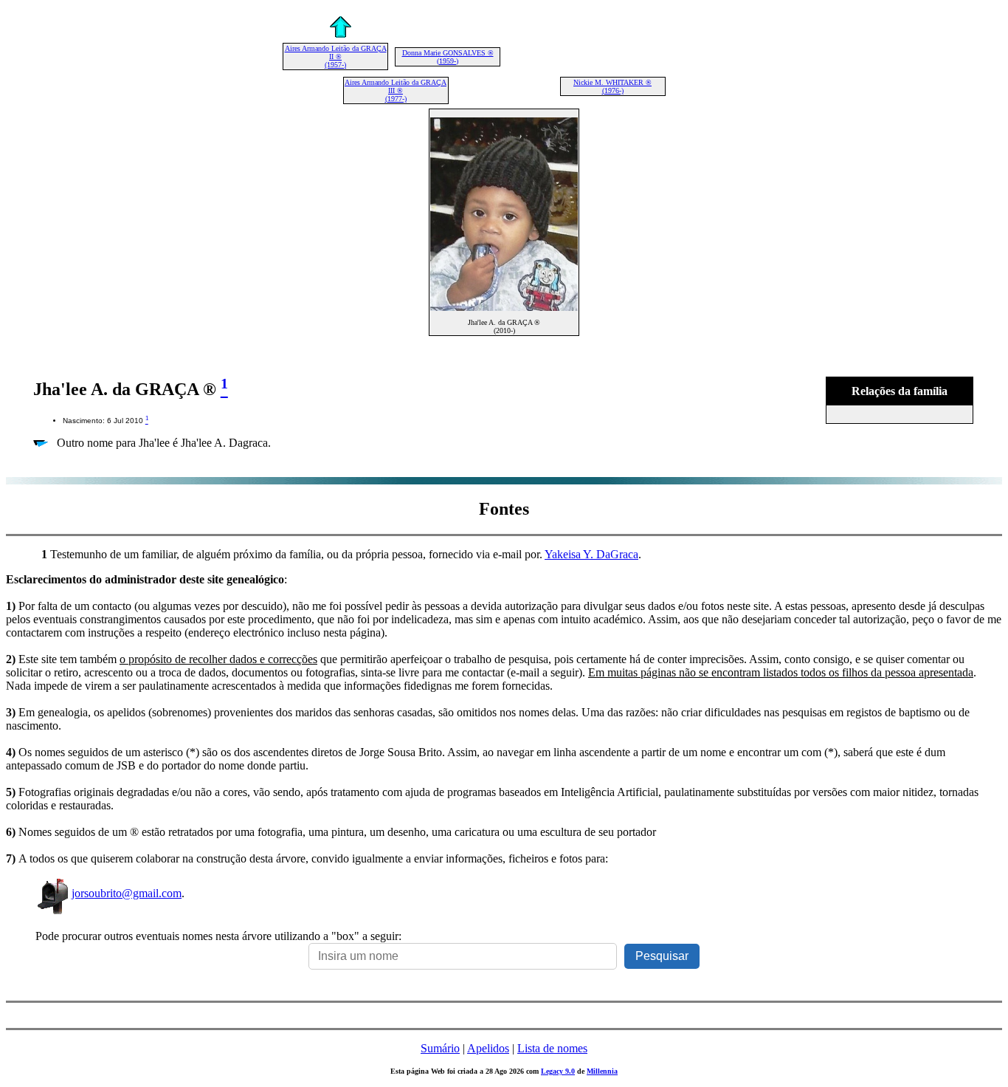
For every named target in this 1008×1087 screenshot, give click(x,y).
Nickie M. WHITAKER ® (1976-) (612, 86)
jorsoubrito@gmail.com (127, 893)
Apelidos (488, 1048)
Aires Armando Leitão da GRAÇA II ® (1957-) (336, 56)
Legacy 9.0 (558, 1071)
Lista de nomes (552, 1048)
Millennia (602, 1071)
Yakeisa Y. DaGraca (591, 554)
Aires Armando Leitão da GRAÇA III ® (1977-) (395, 90)
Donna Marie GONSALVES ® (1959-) (448, 57)
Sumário (440, 1048)
